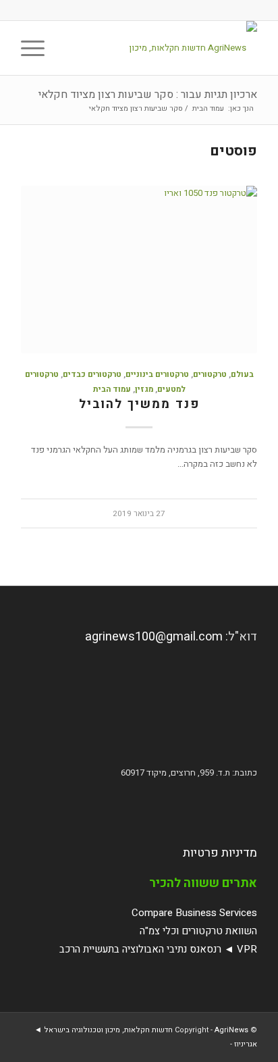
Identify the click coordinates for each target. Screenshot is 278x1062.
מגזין (144, 389)
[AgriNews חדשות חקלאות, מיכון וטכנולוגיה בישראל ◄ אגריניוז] (162, 48)
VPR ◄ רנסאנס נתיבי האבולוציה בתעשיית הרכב (158, 949)
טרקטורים (210, 374)
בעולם (242, 374)
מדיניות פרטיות (220, 853)
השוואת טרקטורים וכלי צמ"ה (198, 931)
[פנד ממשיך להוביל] (139, 269)
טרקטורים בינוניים (157, 374)
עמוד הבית (112, 389)
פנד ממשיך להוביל (139, 404)
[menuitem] (68, 48)
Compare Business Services (194, 912)
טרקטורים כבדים (92, 374)
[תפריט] (37, 48)
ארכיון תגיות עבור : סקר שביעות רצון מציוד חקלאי (147, 94)
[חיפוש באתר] (68, 48)
